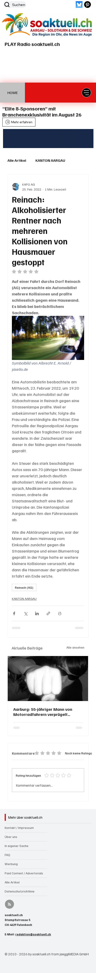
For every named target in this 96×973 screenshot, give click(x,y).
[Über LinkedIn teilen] (37, 613)
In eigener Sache (16, 846)
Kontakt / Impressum (19, 828)
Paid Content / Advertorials (24, 873)
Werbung (11, 864)
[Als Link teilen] (48, 613)
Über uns (11, 837)
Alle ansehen (75, 647)
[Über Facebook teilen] (14, 613)
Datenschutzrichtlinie (19, 891)
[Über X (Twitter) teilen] (25, 613)
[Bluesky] (79, 4)
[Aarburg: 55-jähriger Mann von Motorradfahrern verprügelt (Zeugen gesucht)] (48, 678)
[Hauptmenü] (86, 92)
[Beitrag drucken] (60, 613)
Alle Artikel (16, 160)
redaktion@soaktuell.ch (33, 934)
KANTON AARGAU (50, 160)
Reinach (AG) (24, 587)
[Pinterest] (87, 4)
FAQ (7, 855)
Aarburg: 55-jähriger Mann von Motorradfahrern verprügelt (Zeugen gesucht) (42, 712)
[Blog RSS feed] (9, 904)
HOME (12, 92)
